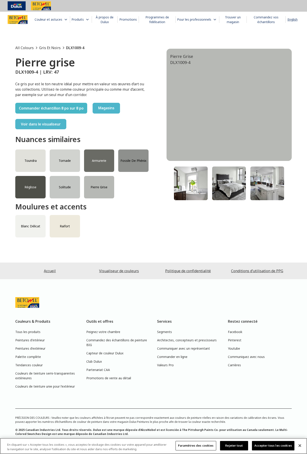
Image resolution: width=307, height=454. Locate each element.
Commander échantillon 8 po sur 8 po (51, 108)
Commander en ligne (172, 357)
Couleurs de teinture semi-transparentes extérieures (45, 375)
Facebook (235, 332)
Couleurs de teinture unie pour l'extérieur (45, 386)
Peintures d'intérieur (30, 340)
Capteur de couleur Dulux (104, 353)
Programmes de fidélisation (157, 19)
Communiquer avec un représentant (183, 348)
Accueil (50, 270)
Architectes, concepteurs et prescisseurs (187, 340)
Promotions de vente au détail (108, 378)
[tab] (191, 183)
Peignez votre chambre (103, 332)
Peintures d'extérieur (30, 348)
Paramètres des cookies (196, 445)
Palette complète (28, 357)
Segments (164, 332)
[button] (51, 19)
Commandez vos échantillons (266, 19)
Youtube (234, 348)
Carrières (234, 365)
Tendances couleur (29, 365)
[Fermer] (300, 445)
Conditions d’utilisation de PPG (257, 270)
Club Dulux (94, 361)
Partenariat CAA (98, 370)
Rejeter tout (234, 445)
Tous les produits (27, 332)
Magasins (106, 107)
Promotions (128, 19)
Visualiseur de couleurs (119, 270)
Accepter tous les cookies (273, 445)
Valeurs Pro (165, 365)
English (292, 19)
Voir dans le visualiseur (41, 124)
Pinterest (234, 340)
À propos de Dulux (104, 19)
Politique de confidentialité (188, 270)
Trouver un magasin (233, 19)
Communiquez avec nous (246, 357)
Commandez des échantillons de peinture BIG (116, 342)
